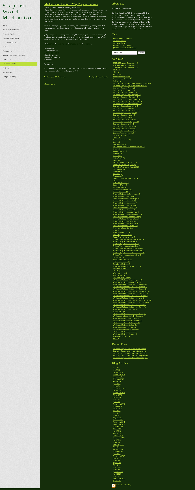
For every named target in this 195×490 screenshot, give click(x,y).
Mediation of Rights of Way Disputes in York (71, 4)
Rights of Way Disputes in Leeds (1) (126, 244)
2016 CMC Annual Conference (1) (125, 65)
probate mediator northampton (124, 47)
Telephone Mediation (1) (122, 264)
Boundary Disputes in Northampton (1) (127, 101)
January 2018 (118, 426)
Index (5, 26)
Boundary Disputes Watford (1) (124, 131)
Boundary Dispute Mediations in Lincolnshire (129, 351)
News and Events (9, 64)
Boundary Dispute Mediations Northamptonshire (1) (132, 83)
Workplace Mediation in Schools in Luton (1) (129, 298)
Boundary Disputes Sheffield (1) (124, 126)
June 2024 (116, 467)
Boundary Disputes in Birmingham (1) (127, 95)
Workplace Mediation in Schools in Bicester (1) (130, 289)
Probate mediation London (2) (124, 228)
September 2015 (119, 388)
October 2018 (118, 435)
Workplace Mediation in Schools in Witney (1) (129, 314)
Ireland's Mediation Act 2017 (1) (125, 162)
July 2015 (116, 386)
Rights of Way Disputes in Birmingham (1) (128, 239)
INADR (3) (116, 160)
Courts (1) (116, 142)
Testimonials (7, 51)
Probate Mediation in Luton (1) (124, 210)
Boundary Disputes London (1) (124, 115)
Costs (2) (116, 137)
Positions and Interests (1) (122, 189)
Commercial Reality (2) (121, 135)
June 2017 (116, 413)
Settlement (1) (118, 257)
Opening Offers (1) (120, 185)
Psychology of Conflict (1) (122, 235)
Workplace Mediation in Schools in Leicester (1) (130, 296)
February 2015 (118, 379)
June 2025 (116, 476)
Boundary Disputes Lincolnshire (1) (126, 110)
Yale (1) (116, 338)
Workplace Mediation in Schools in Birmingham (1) (131, 291)
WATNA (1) (117, 271)
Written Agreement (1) (121, 336)
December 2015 (119, 393)
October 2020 (118, 449)
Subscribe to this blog (123, 485)
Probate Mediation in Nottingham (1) (126, 219)
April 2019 (117, 440)
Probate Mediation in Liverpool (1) (125, 205)
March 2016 (117, 395)
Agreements (7, 72)
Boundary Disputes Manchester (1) (126, 119)
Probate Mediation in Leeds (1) (124, 201)
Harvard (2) (117, 153)
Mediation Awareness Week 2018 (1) (126, 167)
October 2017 (118, 420)
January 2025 (118, 472)
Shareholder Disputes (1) (122, 259)
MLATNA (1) (117, 174)
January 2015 (118, 377)
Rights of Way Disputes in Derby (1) (126, 241)
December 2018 (119, 438)
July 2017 (116, 415)
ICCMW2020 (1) (119, 158)
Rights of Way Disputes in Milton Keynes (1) (129, 250)
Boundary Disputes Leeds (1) (123, 108)
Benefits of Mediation (11, 30)
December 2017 (119, 424)
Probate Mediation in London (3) (125, 207)
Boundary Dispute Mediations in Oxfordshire (129, 349)
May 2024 (116, 465)
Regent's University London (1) (124, 237)
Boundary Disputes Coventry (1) (125, 92)
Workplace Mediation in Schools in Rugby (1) (129, 307)
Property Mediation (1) (121, 232)
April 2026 (117, 481)
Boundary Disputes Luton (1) (123, 117)
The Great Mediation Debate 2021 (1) (127, 266)
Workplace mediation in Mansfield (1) (127, 282)
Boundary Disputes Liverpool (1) (125, 113)
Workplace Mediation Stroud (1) (124, 327)
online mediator (119, 43)
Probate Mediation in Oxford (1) (124, 221)
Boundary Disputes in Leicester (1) (125, 97)
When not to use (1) (120, 273)
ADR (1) (116, 72)
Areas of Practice (9, 34)
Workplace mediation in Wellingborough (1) (129, 316)
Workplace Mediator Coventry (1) (125, 334)
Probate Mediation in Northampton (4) (127, 217)
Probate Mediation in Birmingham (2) (126, 194)
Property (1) (117, 230)
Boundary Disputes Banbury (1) (124, 88)
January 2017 (118, 406)
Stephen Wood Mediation (18, 11)
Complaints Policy (9, 77)
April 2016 (117, 397)
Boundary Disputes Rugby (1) (124, 124)
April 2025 (117, 474)
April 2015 (117, 381)
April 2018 (117, 431)
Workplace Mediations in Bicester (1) (126, 329)
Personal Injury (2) (120, 187)
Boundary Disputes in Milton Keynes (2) (127, 99)
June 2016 (116, 399)
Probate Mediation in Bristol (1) (124, 196)
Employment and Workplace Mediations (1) (129, 146)
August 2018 (117, 433)
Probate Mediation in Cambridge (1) (126, 198)
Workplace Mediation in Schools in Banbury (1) (130, 284)
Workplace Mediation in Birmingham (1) (127, 280)
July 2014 (116, 370)
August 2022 (117, 458)
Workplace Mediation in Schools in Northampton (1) (132, 302)
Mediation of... (98, 77)
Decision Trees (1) (120, 144)
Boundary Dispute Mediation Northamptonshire (130, 355)
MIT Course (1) (118, 171)
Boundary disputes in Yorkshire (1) (125, 106)
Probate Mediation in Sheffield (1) (125, 226)
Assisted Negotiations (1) (122, 79)
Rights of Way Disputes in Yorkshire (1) (127, 255)
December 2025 (119, 478)
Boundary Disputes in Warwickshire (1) (127, 104)
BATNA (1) (117, 81)
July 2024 (116, 469)
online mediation (119, 41)
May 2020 (116, 447)
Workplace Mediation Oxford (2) (125, 325)
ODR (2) (116, 180)
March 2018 (117, 429)
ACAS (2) (116, 70)
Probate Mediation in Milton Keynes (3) (127, 214)
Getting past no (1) (120, 151)
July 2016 (116, 402)
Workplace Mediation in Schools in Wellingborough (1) (125, 310)
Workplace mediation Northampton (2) (127, 320)
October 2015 (118, 390)
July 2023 (116, 460)
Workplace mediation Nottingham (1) (126, 323)
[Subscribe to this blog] (113, 485)
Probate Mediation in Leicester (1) (125, 203)
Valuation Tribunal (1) (121, 268)
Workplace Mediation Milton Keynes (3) (127, 318)
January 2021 (118, 451)
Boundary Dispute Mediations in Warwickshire (130, 353)
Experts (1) (117, 149)
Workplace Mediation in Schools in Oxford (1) (129, 305)
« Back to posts (49, 84)
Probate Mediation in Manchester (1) (126, 212)
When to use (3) (119, 275)
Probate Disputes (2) (120, 192)
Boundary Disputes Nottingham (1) (126, 122)
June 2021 (116, 454)
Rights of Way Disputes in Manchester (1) (128, 248)
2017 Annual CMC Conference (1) (125, 67)
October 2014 (118, 372)
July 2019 (116, 442)
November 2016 (119, 404)
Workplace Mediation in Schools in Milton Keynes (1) (132, 300)
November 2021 (119, 456)
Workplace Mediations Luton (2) (124, 332)
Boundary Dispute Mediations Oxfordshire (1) (130, 86)
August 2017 (117, 417)
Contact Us (7, 60)
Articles (5, 68)
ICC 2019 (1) (117, 156)
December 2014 (119, 374)
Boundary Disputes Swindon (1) (124, 128)
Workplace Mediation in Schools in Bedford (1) (130, 287)
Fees (4, 47)
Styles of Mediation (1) (121, 262)
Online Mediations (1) (121, 183)
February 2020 (118, 444)
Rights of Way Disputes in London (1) (126, 246)
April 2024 (117, 463)
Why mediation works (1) (122, 277)
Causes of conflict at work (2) (123, 133)
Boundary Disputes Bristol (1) (124, 90)
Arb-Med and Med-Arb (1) (122, 76)
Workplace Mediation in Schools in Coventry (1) (130, 293)
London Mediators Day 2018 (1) (124, 165)
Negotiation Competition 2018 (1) (125, 178)
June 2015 (116, 384)
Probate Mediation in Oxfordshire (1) (126, 223)
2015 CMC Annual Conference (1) (125, 63)
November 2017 (119, 422)
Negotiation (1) (118, 176)
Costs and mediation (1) (122, 140)
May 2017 (116, 411)
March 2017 (117, 408)
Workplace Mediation (11, 38)
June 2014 (116, 368)
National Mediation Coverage (14, 55)
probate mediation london (122, 45)
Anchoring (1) (118, 74)
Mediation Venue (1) (120, 169)
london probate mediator (122, 38)
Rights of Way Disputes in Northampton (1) (128, 253)
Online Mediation (9, 43)
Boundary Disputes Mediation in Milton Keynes (130, 358)
